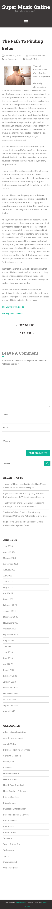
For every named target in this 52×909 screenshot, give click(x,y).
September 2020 (10, 634)
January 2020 (9, 682)
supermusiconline (36, 55)
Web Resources (10, 867)
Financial (7, 767)
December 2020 (10, 617)
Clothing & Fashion (12, 755)
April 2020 (8, 664)
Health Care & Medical (13, 785)
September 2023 (10, 564)
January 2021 (9, 611)
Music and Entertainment (14, 808)
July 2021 (7, 575)
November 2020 (10, 623)
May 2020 (8, 658)
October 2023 (9, 558)
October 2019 (9, 699)
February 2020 (10, 676)
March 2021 (9, 599)
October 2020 (9, 628)
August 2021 (9, 569)
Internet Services (11, 797)
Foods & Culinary (11, 773)
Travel (6, 856)
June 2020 (8, 652)
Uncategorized (10, 862)
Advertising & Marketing (14, 732)
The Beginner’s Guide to (13, 306)
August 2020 (9, 640)
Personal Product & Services (16, 814)
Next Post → (27, 332)
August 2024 (9, 552)
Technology (8, 850)
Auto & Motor (32, 59)
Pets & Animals (10, 820)
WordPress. (21, 902)
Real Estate (8, 826)
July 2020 (7, 646)
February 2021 (10, 605)
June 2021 (8, 581)
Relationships (9, 832)
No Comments (11, 59)
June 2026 (8, 546)
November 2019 (10, 693)
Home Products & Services (15, 791)
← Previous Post (25, 324)
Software (7, 838)
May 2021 (8, 587)
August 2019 (9, 711)
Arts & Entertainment (13, 738)
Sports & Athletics (11, 844)
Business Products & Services (16, 749)
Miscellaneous (10, 803)
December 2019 (10, 687)
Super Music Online (26, 7)
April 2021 (8, 593)
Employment (9, 761)
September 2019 (10, 705)
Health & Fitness (10, 779)
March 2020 (9, 670)
